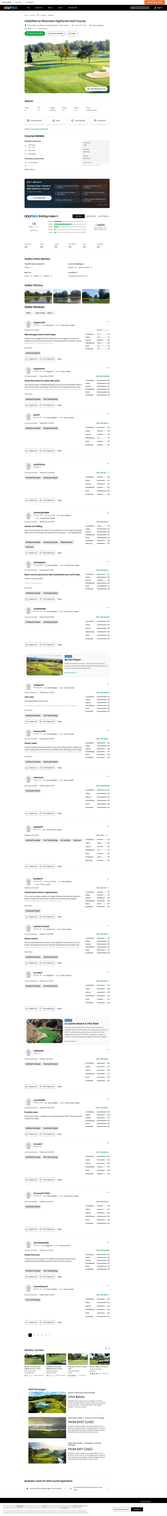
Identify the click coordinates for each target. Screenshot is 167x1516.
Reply (60, 359)
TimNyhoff (38, 685)
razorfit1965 (39, 1100)
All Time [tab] (78, 216)
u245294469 (39, 608)
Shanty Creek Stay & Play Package (81, 1393)
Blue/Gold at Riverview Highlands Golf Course (32, 1368)
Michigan (43, 15)
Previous (106, 1349)
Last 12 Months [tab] (103, 216)
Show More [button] (29, 169)
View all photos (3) (97, 89)
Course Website (98, 25)
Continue (137, 1509)
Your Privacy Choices (121, 1509)
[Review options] (108, 321)
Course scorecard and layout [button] (36, 129)
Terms (45, 1506)
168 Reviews (42, 29)
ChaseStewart (40, 1286)
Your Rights (64, 1508)
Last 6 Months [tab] (91, 216)
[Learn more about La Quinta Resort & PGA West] (45, 1031)
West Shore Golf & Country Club (77, 1368)
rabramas (38, 777)
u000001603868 (41, 512)
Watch (50, 8)
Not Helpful (48, 359)
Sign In (159, 8)
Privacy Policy (77, 1506)
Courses (32, 15)
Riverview (50, 15)
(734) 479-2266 (80, 25)
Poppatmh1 (39, 368)
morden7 (38, 972)
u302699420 (39, 562)
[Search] (133, 7)
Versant (19, 1506)
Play (28, 8)
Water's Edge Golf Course (99, 1367)
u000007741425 (41, 926)
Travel (60, 8)
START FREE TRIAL (154, 2)
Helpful (33, 359)
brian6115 (38, 878)
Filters (28, 313)
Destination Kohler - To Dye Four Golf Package (86, 1418)
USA (38, 15)
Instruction (39, 8)
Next (109, 1349)
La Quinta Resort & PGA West (82, 1023)
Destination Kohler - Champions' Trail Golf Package (84, 1444)
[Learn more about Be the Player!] (45, 665)
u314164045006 (41, 1242)
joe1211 (36, 415)
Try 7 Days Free (39, 198)
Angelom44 (39, 322)
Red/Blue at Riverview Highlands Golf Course (54, 1368)
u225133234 (39, 464)
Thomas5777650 (41, 1193)
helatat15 (38, 827)
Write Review (40, 1375)
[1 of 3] (67, 65)
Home (26, 15)
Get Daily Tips (72, 8)
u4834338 (38, 1051)
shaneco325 (39, 731)
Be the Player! (73, 659)
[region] (83, 1509)
